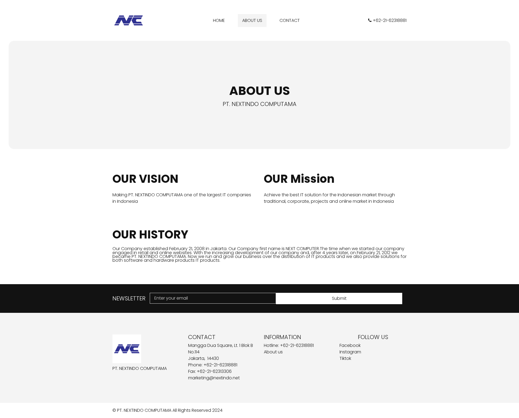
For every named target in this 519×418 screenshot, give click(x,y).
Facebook (350, 345)
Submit (339, 298)
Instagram (350, 352)
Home (219, 20)
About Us (252, 20)
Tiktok (345, 358)
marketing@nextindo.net (214, 378)
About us (273, 352)
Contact (290, 20)
